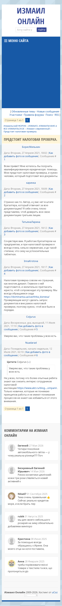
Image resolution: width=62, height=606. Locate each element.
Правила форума (34, 114)
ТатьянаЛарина (31, 222)
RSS (57, 114)
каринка (31, 182)
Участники (15, 114)
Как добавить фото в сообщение (28, 154)
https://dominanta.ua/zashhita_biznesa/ (27, 296)
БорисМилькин (31, 147)
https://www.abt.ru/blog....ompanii (37, 388)
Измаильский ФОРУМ (15, 125)
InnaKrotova (31, 261)
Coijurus (31, 316)
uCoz (55, 592)
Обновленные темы (23, 111)
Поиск (49, 114)
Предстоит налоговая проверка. (20, 131)
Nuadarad (31, 342)
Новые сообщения (48, 111)
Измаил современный (38, 128)
